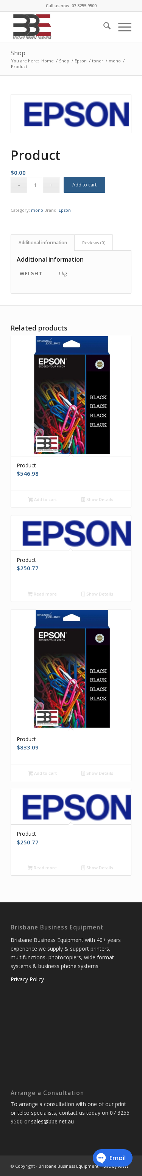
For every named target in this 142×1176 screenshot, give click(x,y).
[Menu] (121, 27)
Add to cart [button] (45, 499)
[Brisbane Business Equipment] (59, 27)
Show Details (99, 499)
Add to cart (84, 185)
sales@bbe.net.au (52, 1121)
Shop (18, 53)
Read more (45, 594)
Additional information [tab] (43, 242)
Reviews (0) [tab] (93, 242)
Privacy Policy (27, 979)
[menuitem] (103, 27)
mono (37, 210)
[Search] (103, 27)
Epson (65, 210)
